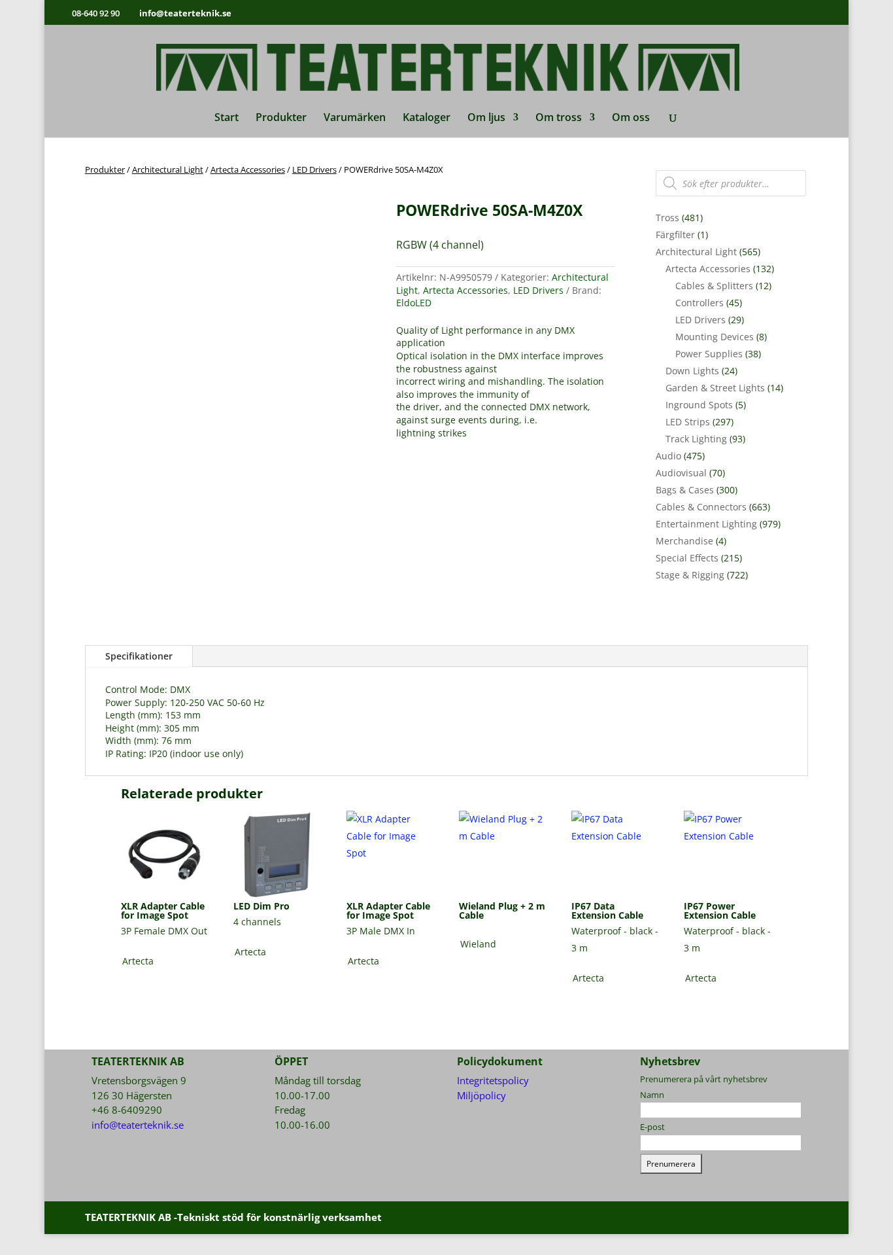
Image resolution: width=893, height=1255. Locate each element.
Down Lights (692, 370)
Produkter (281, 118)
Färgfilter (675, 234)
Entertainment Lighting (706, 524)
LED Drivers (314, 169)
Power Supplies (709, 353)
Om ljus (486, 118)
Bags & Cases (685, 490)
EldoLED (413, 302)
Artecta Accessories (248, 169)
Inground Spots (699, 404)
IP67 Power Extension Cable (720, 910)
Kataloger (426, 118)
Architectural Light (167, 169)
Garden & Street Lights (715, 387)
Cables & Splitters (714, 285)
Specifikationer (139, 656)
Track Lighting (696, 439)
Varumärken (355, 118)
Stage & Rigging (690, 575)
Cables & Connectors (701, 507)
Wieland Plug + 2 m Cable (502, 910)
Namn (652, 1095)
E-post (652, 1127)
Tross (667, 217)
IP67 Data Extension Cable (607, 910)
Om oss (631, 118)
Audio (668, 456)
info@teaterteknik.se (138, 1124)
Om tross (558, 118)
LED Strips (688, 421)
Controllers (699, 302)
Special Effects (687, 558)
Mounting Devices (714, 336)
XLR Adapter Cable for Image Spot (163, 910)
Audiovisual (681, 473)
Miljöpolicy (481, 1095)
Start (226, 118)
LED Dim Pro (261, 906)
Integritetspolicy (493, 1080)
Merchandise (684, 541)
